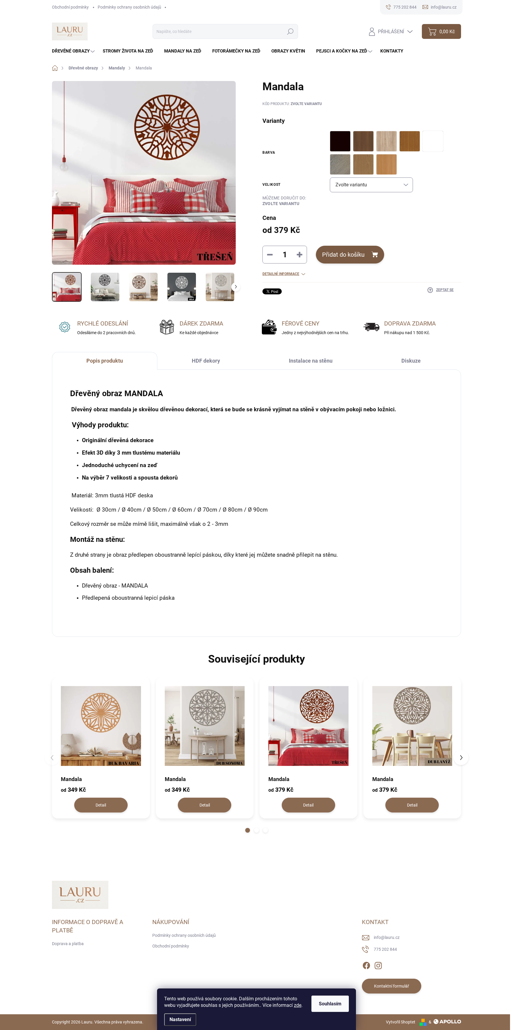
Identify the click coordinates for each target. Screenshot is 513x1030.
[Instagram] (378, 964)
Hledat (290, 31)
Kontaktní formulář (391, 986)
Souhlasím (330, 1004)
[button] (247, 830)
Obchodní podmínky (70, 7)
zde (297, 1005)
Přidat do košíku (343, 254)
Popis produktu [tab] (104, 361)
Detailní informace (280, 274)
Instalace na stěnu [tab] (310, 361)
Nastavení (180, 1019)
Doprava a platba (68, 943)
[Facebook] (366, 964)
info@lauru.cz (387, 937)
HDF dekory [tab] (206, 361)
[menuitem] (74, 51)
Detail (101, 805)
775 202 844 (385, 949)
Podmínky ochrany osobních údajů (129, 7)
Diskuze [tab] (411, 361)
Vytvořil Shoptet (400, 1022)
